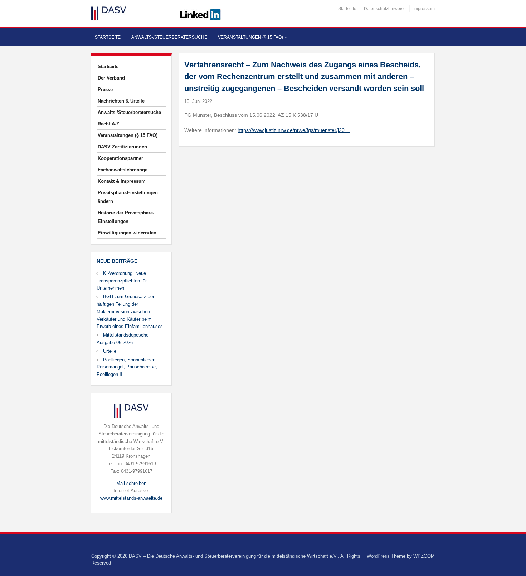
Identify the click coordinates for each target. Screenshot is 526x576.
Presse (105, 89)
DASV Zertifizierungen (122, 146)
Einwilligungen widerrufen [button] (127, 232)
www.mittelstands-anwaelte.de (131, 498)
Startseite (347, 8)
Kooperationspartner (120, 158)
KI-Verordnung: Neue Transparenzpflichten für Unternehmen (122, 281)
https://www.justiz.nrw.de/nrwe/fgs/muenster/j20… (294, 130)
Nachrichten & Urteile (121, 101)
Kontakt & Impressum (122, 181)
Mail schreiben (131, 483)
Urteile (109, 351)
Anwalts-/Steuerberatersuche (169, 37)
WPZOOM (424, 556)
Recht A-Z (108, 124)
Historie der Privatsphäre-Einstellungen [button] (126, 217)
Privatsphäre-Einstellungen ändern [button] (128, 197)
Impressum (424, 8)
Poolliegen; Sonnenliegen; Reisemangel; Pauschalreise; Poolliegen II (127, 367)
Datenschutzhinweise (385, 8)
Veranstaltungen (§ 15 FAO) (252, 37)
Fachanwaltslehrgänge (122, 169)
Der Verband (111, 78)
